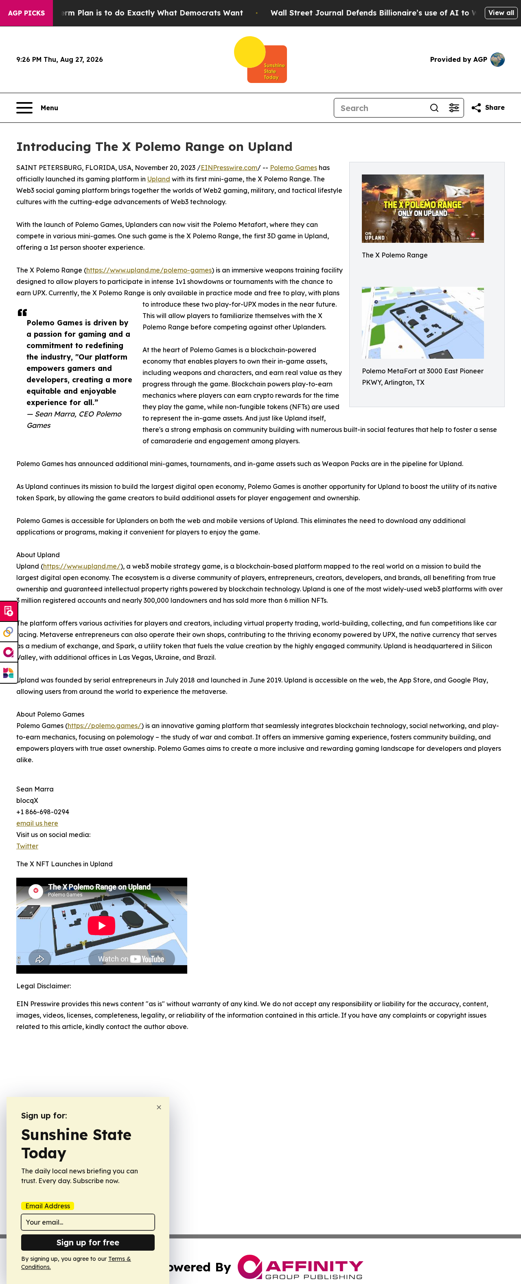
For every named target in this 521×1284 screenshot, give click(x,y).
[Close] (159, 1107)
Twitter (27, 846)
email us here (37, 823)
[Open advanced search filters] (454, 107)
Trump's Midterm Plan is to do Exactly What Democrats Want (127, 12)
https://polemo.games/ (104, 726)
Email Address (47, 1206)
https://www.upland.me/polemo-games (149, 270)
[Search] (434, 107)
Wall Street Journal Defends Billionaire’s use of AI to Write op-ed (394, 12)
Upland (158, 179)
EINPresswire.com (229, 167)
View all (501, 13)
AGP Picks (26, 13)
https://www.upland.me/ (81, 566)
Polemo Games (293, 167)
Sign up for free (88, 1242)
